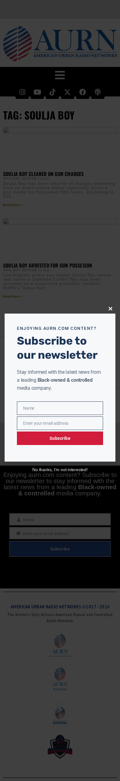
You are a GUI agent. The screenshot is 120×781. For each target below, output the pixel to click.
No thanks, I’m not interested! (59, 469)
